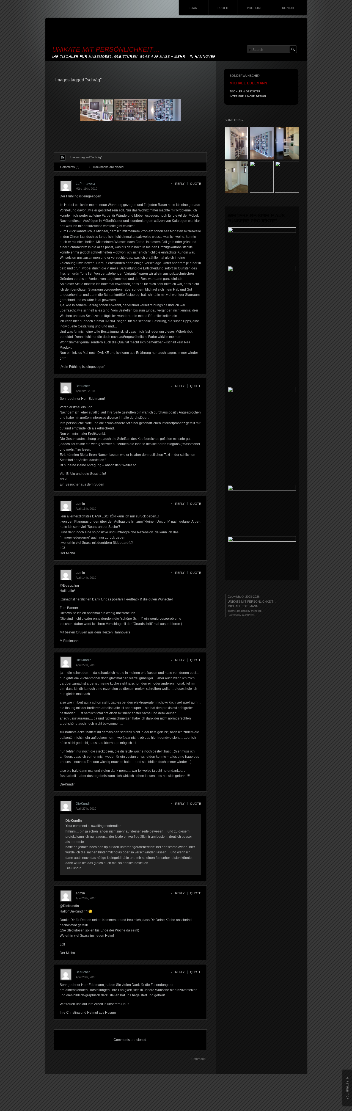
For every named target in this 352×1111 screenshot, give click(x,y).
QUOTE (195, 183)
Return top (198, 1058)
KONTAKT (289, 8)
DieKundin (73, 821)
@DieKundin (69, 906)
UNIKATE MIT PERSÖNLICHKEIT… (106, 49)
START (194, 8)
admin (80, 504)
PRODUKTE (255, 8)
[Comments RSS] (63, 158)
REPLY (180, 183)
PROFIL (223, 8)
